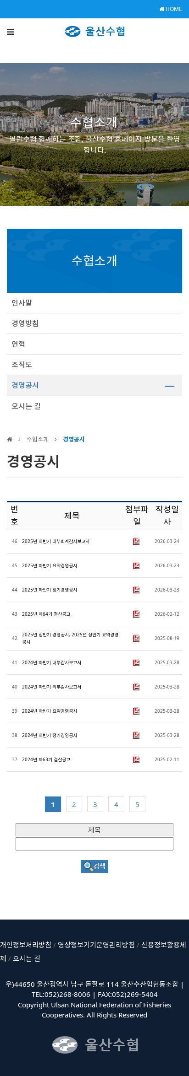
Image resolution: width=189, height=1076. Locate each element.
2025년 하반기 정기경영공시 (49, 589)
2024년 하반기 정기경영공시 (49, 735)
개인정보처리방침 (25, 944)
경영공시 (25, 385)
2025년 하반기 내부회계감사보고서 (55, 541)
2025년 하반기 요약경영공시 (49, 565)
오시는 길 (26, 406)
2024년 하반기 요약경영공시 (49, 711)
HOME (173, 9)
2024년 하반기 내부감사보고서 (51, 662)
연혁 (18, 344)
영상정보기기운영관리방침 (96, 944)
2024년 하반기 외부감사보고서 (51, 686)
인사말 (21, 303)
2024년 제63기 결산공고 (46, 759)
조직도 (21, 365)
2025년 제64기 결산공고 (46, 614)
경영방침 (25, 323)
